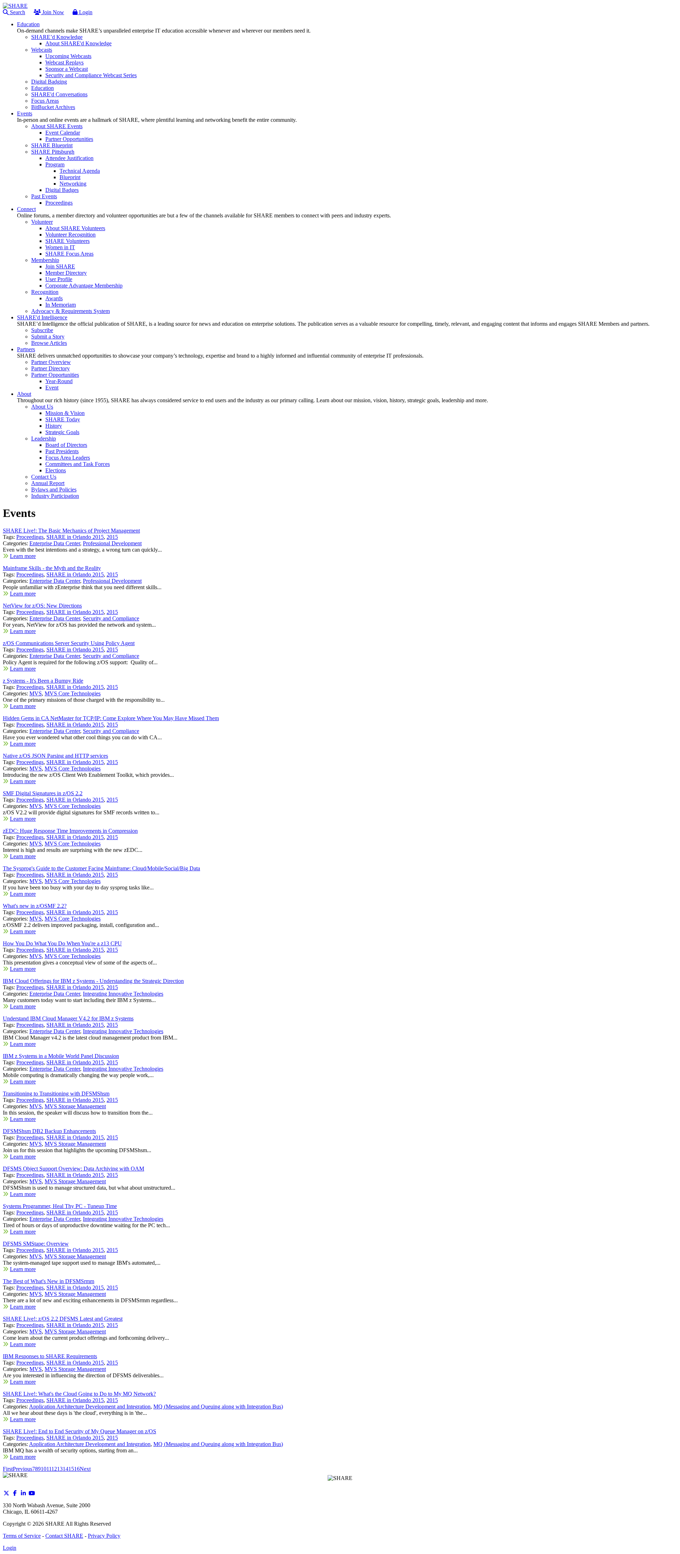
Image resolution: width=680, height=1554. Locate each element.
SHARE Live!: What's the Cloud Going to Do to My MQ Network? (79, 1394)
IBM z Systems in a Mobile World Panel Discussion (61, 1056)
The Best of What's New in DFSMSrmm (48, 1281)
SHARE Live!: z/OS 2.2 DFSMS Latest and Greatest (63, 1319)
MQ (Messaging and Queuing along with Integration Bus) (218, 1407)
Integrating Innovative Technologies (123, 994)
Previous (22, 1469)
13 (60, 1469)
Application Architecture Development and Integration (90, 1407)
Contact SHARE (64, 1536)
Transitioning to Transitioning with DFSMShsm (56, 1094)
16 (77, 1469)
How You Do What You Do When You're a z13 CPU (62, 943)
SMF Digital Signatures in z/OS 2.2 (43, 793)
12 (54, 1469)
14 (65, 1469)
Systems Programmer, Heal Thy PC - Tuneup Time (60, 1206)
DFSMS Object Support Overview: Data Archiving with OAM (73, 1169)
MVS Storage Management (75, 1106)
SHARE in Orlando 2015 (75, 537)
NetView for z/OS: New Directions (42, 606)
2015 (112, 537)
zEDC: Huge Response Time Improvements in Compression (70, 831)
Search (16, 12)
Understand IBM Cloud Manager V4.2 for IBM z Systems (68, 1018)
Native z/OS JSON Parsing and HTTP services (55, 756)
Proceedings (30, 537)
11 (48, 1469)
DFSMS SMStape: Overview (36, 1244)
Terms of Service (22, 1536)
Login (85, 12)
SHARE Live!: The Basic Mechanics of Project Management (71, 531)
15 (71, 1469)
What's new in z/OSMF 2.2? (35, 906)
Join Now (52, 12)
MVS (35, 693)
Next (85, 1469)
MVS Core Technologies (73, 693)
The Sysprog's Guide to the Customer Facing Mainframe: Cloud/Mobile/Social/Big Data (101, 868)
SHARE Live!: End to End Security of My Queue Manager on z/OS (79, 1431)
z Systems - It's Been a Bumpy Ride (43, 681)
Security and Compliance (111, 618)
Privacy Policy (104, 1536)
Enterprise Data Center (54, 543)
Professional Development (112, 543)
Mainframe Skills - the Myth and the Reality (52, 568)
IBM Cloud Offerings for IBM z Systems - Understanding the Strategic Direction (93, 981)
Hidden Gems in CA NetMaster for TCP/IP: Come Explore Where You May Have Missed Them (111, 718)
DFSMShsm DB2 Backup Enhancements (49, 1131)
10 (43, 1469)
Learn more (23, 556)
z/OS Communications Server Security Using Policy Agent (69, 643)
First (8, 1469)
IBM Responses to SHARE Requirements (50, 1356)
